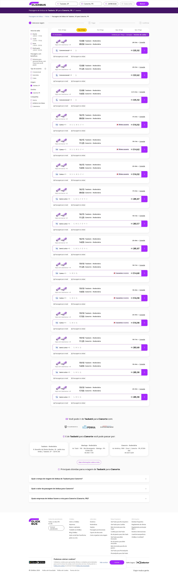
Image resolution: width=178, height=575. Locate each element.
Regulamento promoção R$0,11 (139, 528)
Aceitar (117, 562)
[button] (142, 42)
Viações (92, 527)
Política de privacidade (82, 566)
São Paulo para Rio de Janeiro (119, 522)
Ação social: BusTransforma (77, 535)
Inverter (78, 10)
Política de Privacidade (49, 570)
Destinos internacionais (139, 532)
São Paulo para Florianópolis (119, 551)
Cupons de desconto (96, 532)
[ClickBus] (37, 4)
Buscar (142, 4)
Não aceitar (104, 562)
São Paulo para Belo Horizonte (117, 538)
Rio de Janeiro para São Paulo (119, 534)
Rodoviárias (93, 524)
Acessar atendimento (54, 528)
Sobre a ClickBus (74, 522)
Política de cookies (59, 566)
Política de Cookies (62, 570)
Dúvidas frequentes (137, 522)
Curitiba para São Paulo (118, 532)
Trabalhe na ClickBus (75, 530)
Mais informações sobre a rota (89, 462)
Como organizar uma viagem (98, 535)
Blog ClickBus (73, 532)
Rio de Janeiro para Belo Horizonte (118, 542)
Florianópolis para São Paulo (119, 553)
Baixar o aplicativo (74, 527)
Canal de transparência (138, 534)
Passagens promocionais (97, 530)
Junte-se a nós (73, 538)
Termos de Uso (74, 570)
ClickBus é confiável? (138, 537)
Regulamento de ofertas (139, 524)
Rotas (47, 16)
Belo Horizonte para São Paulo (118, 528)
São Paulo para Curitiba (118, 524)
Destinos (92, 522)
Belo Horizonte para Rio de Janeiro (119, 547)
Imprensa (72, 524)
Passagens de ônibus (36, 16)
